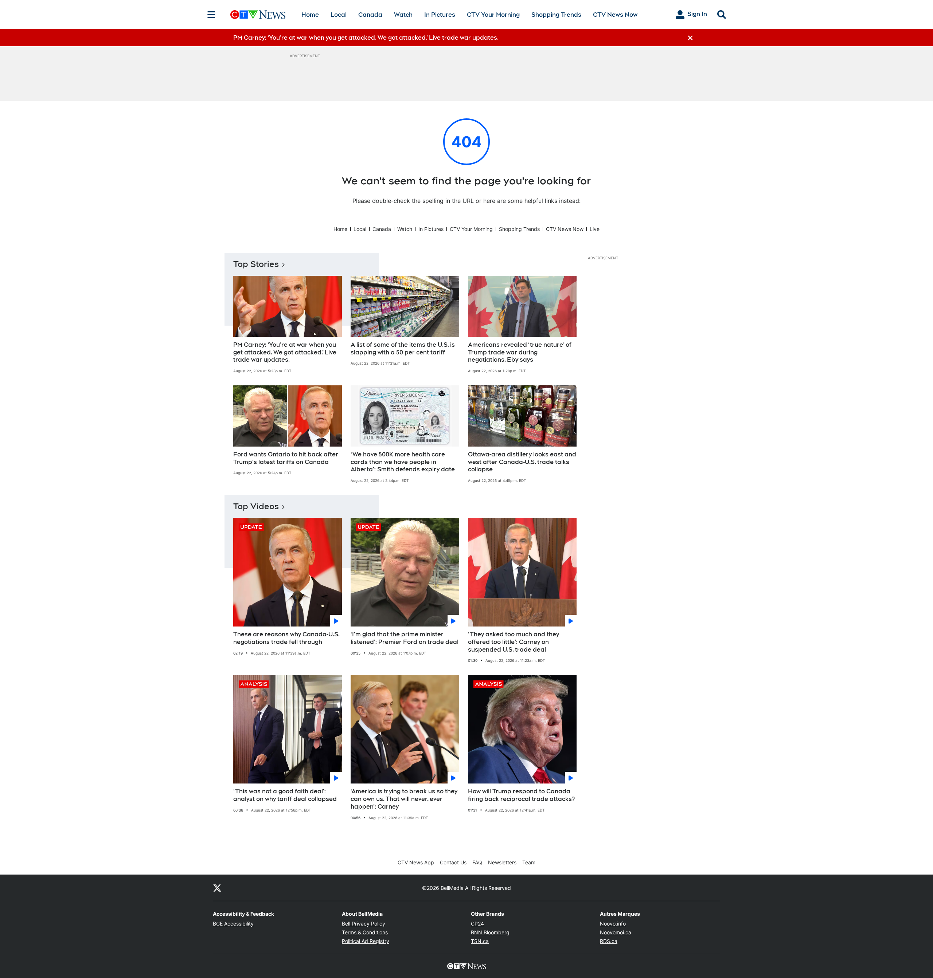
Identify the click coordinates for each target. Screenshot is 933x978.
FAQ (477, 862)
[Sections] (211, 14)
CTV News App (416, 862)
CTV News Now (615, 14)
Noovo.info (613, 923)
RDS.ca (608, 941)
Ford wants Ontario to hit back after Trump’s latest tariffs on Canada (285, 458)
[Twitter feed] (217, 887)
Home (310, 14)
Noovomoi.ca (615, 932)
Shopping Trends (556, 14)
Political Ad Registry (365, 941)
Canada (370, 14)
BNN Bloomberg (490, 932)
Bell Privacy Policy (363, 923)
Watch (403, 14)
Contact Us (453, 862)
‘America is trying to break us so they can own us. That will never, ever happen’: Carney (404, 799)
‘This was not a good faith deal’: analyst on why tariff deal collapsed (285, 795)
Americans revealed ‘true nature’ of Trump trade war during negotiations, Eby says (519, 352)
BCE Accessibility (233, 923)
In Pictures (439, 14)
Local (339, 14)
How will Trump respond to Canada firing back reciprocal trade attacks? (521, 795)
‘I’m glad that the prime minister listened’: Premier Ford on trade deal (404, 638)
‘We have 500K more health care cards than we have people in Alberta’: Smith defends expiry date (403, 462)
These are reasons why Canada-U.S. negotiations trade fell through (286, 638)
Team (528, 862)
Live (595, 229)
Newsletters (502, 862)
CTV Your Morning (493, 14)
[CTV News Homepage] (257, 14)
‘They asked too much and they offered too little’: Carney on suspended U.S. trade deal (513, 642)
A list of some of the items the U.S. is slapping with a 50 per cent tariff (403, 348)
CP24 (477, 923)
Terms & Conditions (365, 932)
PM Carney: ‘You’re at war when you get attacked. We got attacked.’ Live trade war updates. (284, 352)
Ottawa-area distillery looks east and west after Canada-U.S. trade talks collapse (522, 462)
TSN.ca (480, 941)
